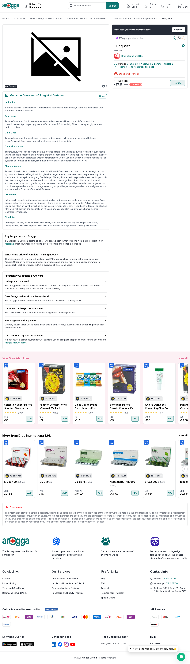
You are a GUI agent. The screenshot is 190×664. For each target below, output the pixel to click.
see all (183, 358)
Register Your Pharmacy (112, 593)
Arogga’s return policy (15, 342)
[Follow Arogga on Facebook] (60, 644)
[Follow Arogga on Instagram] (66, 644)
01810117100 (172, 583)
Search (112, 5)
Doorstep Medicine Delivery (65, 588)
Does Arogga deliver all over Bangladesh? (27, 296)
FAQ (103, 583)
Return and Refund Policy (14, 593)
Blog (103, 578)
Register (178, 29)
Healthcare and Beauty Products (67, 593)
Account (105, 588)
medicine (9, 243)
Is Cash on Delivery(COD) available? (24, 308)
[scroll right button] (185, 393)
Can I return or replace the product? (24, 335)
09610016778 (169, 578)
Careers (6, 578)
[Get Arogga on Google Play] (9, 644)
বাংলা (104, 96)
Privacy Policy (9, 583)
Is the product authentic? (18, 281)
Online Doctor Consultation (65, 578)
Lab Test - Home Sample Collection (69, 583)
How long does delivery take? (20, 320)
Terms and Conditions (13, 588)
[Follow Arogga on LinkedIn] (54, 644)
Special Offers (108, 597)
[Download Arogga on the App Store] (27, 644)
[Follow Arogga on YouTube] (72, 644)
